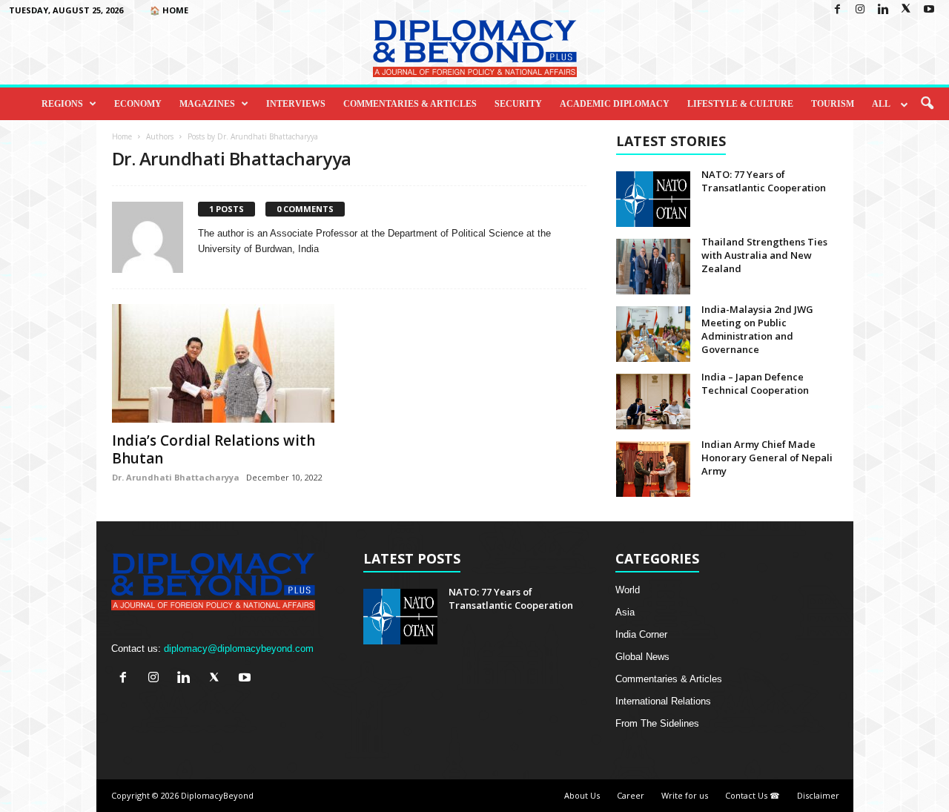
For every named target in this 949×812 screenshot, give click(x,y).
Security (518, 104)
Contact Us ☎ (752, 795)
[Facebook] (837, 10)
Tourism (832, 104)
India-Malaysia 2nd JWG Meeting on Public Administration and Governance (757, 329)
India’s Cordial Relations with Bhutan (213, 449)
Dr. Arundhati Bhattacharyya (175, 477)
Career (630, 795)
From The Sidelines (657, 723)
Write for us (684, 795)
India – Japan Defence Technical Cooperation (755, 383)
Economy (138, 104)
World (627, 589)
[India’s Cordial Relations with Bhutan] (223, 363)
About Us (582, 795)
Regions (62, 104)
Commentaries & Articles (410, 104)
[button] (926, 104)
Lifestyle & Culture (740, 104)
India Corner (641, 634)
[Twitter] (906, 10)
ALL (881, 104)
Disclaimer (818, 795)
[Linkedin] (883, 10)
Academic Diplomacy (614, 104)
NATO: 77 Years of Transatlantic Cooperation (763, 181)
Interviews (295, 104)
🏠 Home (169, 10)
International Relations (663, 701)
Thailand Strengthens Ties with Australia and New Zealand (764, 255)
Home (122, 136)
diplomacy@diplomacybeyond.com (239, 648)
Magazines (207, 104)
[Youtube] (929, 10)
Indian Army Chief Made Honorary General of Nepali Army (767, 458)
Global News (642, 656)
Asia (625, 612)
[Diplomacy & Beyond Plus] (474, 48)
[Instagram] (860, 10)
